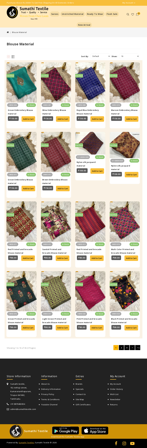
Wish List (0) (132, 14)
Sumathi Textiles (26, 442)
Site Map (80, 399)
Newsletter (115, 399)
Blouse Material (19, 32)
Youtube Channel (49, 404)
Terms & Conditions (50, 399)
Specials (80, 389)
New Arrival (84, 25)
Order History (116, 389)
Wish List (114, 394)
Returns (114, 404)
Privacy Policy (47, 394)
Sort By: (85, 56)
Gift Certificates (83, 404)
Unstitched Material (73, 14)
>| (138, 347)
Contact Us (81, 394)
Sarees (54, 14)
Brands (79, 384)
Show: (114, 56)
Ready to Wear (95, 14)
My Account (115, 384)
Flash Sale (112, 14)
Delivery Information (51, 389)
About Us (45, 384)
